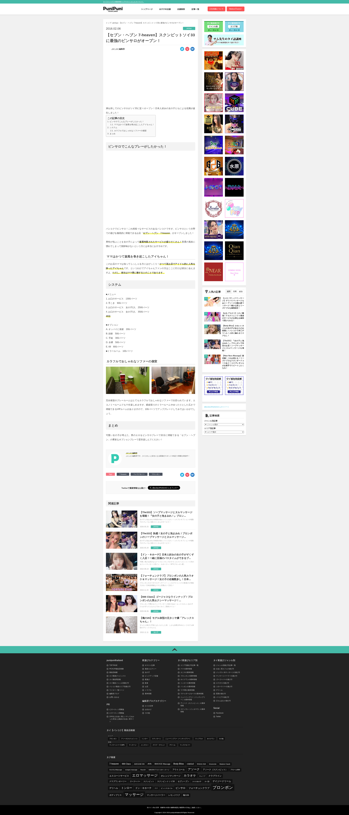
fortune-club (201, 764)
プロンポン (156, 474)
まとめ (112, 134)
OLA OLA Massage (115, 770)
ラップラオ (199, 738)
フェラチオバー (139, 474)
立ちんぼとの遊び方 (223, 701)
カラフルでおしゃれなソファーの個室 (130, 131)
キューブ (202, 776)
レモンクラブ (174, 795)
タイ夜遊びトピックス (117, 676)
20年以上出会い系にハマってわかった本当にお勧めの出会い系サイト (121, 719)
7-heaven (123, 474)
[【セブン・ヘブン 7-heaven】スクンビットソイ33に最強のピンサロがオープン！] (192, 50)
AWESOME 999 (139, 764)
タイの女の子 (196, 781)
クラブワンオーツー (118, 781)
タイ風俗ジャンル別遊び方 (119, 683)
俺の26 (186, 795)
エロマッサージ (145, 775)
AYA (149, 764)
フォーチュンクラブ (199, 788)
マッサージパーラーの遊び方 (226, 676)
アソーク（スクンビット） (215, 770)
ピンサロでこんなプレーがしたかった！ (127, 121)
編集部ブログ (114, 694)
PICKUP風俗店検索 (116, 669)
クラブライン (215, 776)
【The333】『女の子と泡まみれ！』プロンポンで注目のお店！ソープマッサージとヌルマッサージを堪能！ (233, 346)
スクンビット (148, 781)
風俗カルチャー (150, 669)
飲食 (146, 683)
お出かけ (148, 709)
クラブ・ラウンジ (159, 745)
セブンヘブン (183, 781)
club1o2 (190, 764)
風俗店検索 (113, 672)
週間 (228, 291)
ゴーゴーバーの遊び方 (224, 679)
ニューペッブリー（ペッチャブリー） (178, 738)
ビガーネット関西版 (116, 713)
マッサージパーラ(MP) (117, 745)
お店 (146, 687)
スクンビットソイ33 (166, 781)
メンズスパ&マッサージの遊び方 (228, 672)
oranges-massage (131, 770)
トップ (108, 23)
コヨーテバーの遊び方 (224, 687)
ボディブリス (115, 795)
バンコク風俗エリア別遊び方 (120, 687)
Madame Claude (224, 764)
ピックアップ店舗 (151, 676)
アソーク (194, 769)
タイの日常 (149, 706)
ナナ (156, 788)
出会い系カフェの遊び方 (225, 669)
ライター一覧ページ (116, 690)
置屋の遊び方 (221, 694)
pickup (115, 23)
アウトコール (178, 769)
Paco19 (142, 770)
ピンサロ (180, 788)
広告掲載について (216, 9)
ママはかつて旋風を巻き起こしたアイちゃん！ (134, 124)
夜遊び (147, 679)
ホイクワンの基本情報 (188, 679)
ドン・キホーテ (143, 788)
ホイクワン (211, 738)
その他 (147, 713)
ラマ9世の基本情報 (187, 690)
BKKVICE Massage (162, 764)
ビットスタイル (166, 788)
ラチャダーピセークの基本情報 (191, 694)
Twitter (218, 717)
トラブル (148, 690)
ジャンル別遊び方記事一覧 (226, 665)
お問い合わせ (114, 697)
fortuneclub (212, 764)
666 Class (126, 764)
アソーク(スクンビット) (129, 738)
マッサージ (132, 745)
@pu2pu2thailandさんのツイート (216, 407)
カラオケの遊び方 (222, 683)
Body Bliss (178, 764)
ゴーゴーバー (135, 781)
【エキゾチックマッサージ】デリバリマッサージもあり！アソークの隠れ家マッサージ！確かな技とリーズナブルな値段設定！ (233, 303)
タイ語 (206, 781)
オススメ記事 (150, 665)
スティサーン (156, 738)
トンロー (145, 738)
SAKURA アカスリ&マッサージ (159, 770)
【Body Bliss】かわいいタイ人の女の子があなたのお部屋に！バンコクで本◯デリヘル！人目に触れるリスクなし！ (233, 331)
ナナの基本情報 (186, 669)
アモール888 (235, 770)
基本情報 (148, 694)
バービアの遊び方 (222, 697)
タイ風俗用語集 (115, 679)
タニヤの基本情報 (187, 672)
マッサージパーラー (156, 795)
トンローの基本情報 (187, 683)
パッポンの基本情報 (187, 687)
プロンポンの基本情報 (188, 676)
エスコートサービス (119, 776)
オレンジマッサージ (170, 776)
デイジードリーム (222, 781)
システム (113, 127)
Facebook (219, 713)
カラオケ (190, 775)
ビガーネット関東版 (116, 709)
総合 (241, 291)
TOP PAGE (113, 665)
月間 (235, 291)
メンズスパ (144, 745)
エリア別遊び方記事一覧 (189, 665)
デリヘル (219, 690)
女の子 (147, 672)
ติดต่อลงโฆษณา (235, 9)
